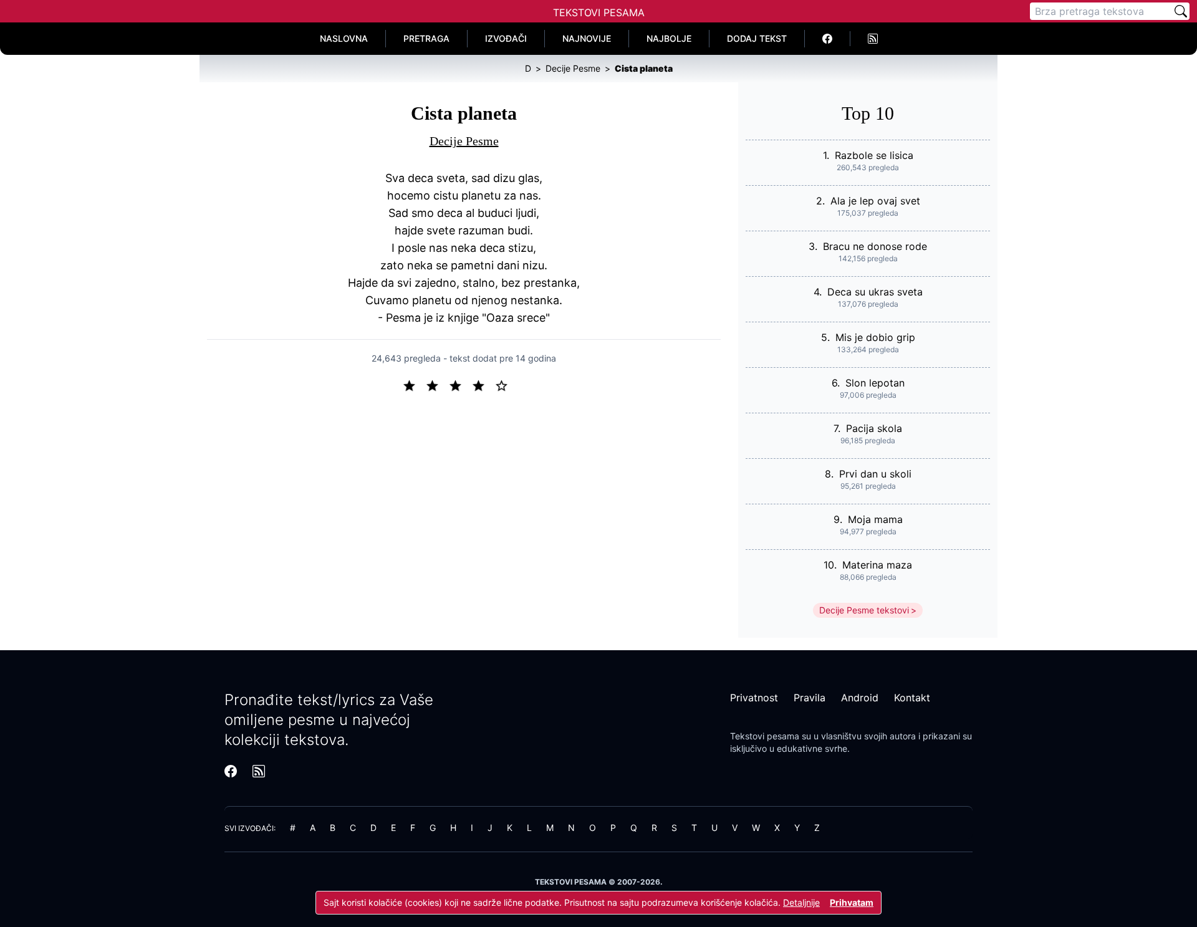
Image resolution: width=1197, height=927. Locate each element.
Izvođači (506, 38)
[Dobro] (483, 384)
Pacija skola (874, 428)
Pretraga (426, 38)
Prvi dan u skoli (875, 474)
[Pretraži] (1181, 11)
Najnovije (586, 38)
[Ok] (460, 384)
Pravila (809, 697)
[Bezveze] (437, 384)
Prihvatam (851, 902)
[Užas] (414, 384)
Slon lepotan (875, 383)
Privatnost (754, 697)
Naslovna (344, 38)
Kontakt (912, 697)
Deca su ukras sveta (875, 292)
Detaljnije (801, 902)
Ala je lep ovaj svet (875, 201)
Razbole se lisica (874, 155)
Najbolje (669, 38)
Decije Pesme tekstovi (864, 610)
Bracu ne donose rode (875, 246)
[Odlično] (505, 384)
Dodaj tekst (757, 38)
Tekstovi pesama (764, 736)
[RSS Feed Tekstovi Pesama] (872, 38)
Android (859, 697)
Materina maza (877, 565)
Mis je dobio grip (875, 337)
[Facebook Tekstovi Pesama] (827, 38)
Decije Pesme (464, 141)
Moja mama (875, 519)
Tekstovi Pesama (599, 12)
